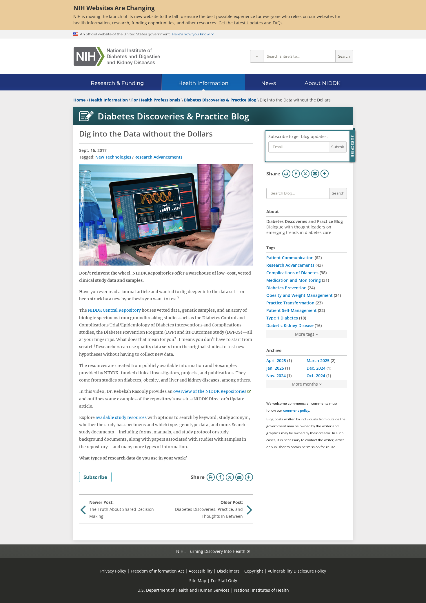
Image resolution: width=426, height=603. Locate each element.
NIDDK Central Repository (114, 310)
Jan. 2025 (275, 368)
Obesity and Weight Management (299, 295)
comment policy (296, 410)
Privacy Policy (113, 571)
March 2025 (318, 360)
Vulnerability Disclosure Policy (297, 571)
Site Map (197, 580)
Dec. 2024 (316, 368)
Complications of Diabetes (292, 272)
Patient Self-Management (291, 310)
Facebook (220, 477)
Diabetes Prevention (286, 287)
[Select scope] (256, 56)
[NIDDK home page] (116, 56)
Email (239, 477)
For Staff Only (224, 580)
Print (211, 477)
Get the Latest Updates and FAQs (251, 23)
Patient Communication (290, 257)
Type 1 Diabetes (282, 318)
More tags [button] (304, 334)
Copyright (253, 571)
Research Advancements (158, 157)
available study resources (121, 417)
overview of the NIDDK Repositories (209, 391)
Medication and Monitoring (293, 280)
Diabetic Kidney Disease (290, 325)
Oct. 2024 (316, 375)
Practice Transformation (290, 303)
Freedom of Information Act (157, 571)
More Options (249, 477)
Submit (337, 147)
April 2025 (276, 360)
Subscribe (95, 477)
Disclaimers (228, 571)
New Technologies (113, 157)
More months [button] (305, 384)
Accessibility (200, 571)
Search (344, 56)
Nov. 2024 (276, 375)
